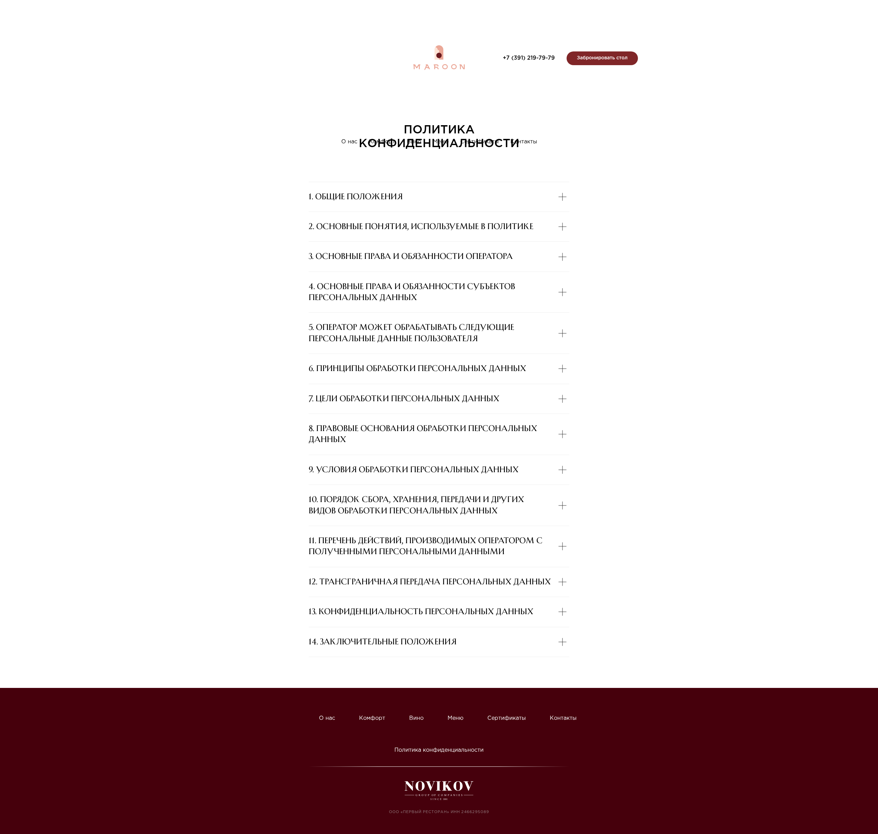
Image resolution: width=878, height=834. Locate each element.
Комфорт (382, 141)
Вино (414, 141)
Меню (441, 141)
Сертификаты (479, 141)
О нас (349, 141)
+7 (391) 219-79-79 (529, 58)
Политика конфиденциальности (439, 750)
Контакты (523, 141)
